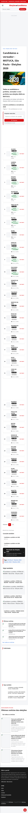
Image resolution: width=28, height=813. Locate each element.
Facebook (3, 797)
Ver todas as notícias (8, 642)
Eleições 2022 (8, 562)
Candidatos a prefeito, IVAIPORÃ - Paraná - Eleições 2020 (16, 688)
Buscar (23, 9)
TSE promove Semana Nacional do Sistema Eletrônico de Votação (17, 637)
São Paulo (15, 48)
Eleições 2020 (9, 48)
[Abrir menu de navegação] (2, 5)
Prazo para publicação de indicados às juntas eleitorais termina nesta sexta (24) (17, 625)
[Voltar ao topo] (25, 810)
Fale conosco (9, 781)
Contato (3, 792)
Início (4, 48)
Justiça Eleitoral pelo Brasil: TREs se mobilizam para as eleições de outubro (17, 631)
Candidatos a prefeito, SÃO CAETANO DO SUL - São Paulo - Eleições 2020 (16, 692)
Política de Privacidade (6, 795)
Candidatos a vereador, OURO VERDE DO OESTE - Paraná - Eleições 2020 (16, 697)
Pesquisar (15, 120)
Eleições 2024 (16, 562)
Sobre (2, 790)
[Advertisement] (14, 31)
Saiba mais (3, 781)
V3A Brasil (10, 560)
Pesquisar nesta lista (9, 113)
